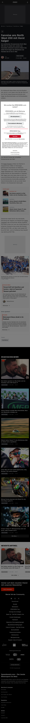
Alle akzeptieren (15, 116)
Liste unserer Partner (6, 147)
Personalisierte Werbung (15, 123)
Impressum (15, 150)
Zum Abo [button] (15, 136)
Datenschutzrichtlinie (15, 152)
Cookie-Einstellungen (15, 154)
